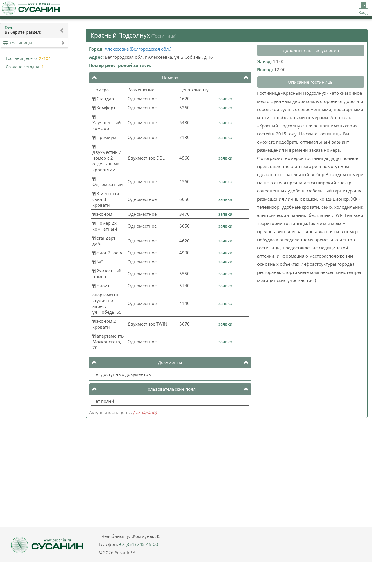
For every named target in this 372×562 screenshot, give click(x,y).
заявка (225, 98)
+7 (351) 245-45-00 (138, 544)
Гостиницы (20, 43)
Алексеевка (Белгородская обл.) (138, 49)
